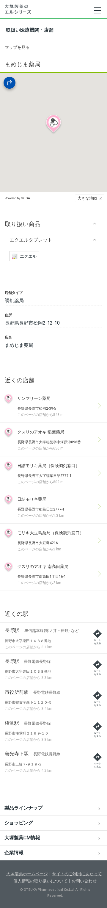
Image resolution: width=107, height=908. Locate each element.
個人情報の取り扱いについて (40, 881)
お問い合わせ (84, 881)
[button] (53, 224)
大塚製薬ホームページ (27, 873)
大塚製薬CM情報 (22, 837)
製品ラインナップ (23, 808)
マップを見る (17, 47)
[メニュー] (97, 10)
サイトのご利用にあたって (77, 873)
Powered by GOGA (17, 198)
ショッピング (18, 823)
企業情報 (13, 852)
